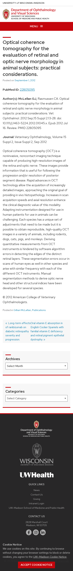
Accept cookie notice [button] (36, 565)
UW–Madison (23, 3)
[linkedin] (43, 532)
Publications (39, 310)
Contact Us (37, 494)
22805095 (27, 90)
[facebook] (29, 532)
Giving (36, 499)
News (37, 490)
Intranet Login (36, 503)
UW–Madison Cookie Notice (50, 557)
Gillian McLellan (22, 310)
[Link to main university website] (36, 466)
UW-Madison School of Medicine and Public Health (36, 507)
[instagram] (36, 532)
